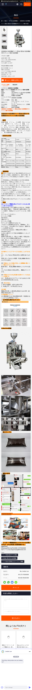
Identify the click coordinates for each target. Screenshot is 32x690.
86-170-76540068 (26, 1)
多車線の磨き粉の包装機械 (9, 558)
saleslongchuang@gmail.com (10, 1)
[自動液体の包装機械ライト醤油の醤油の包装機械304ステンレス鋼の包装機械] (19, 38)
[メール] (12, 582)
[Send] (29, 687)
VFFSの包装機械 (13, 21)
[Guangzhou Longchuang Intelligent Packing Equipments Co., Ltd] (8, 4)
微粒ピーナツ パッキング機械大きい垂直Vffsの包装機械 (8, 646)
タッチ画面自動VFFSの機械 (9, 555)
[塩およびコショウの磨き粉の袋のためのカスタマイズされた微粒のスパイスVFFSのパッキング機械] (23, 637)
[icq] (16, 582)
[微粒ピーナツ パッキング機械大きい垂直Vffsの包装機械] (8, 637)
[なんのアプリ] (8, 582)
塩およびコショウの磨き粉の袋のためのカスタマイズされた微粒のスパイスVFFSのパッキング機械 (23, 646)
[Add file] (2, 687)
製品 (6, 21)
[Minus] (30, 651)
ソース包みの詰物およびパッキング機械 (12, 561)
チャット (27, 4)
